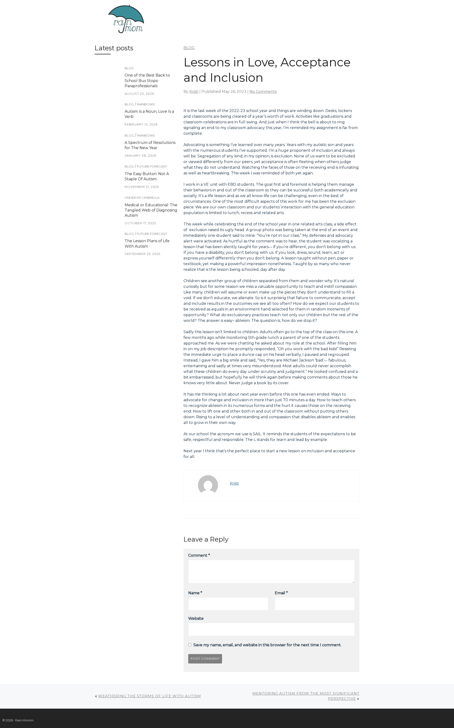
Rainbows (146, 104)
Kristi (193, 91)
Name (195, 593)
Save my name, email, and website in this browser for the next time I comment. (267, 645)
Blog (129, 68)
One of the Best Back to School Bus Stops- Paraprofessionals (147, 80)
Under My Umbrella (142, 197)
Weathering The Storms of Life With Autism (149, 696)
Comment (199, 555)
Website (196, 618)
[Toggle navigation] (169, 19)
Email (281, 593)
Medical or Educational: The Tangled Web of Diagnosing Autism (151, 210)
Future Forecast (152, 166)
